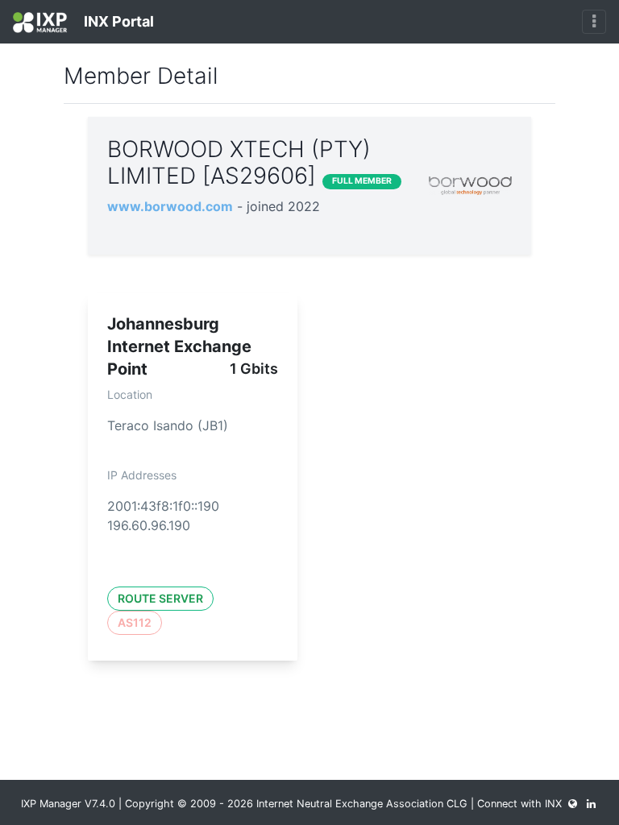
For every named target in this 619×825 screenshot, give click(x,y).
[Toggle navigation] (594, 22)
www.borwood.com (170, 206)
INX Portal (117, 21)
